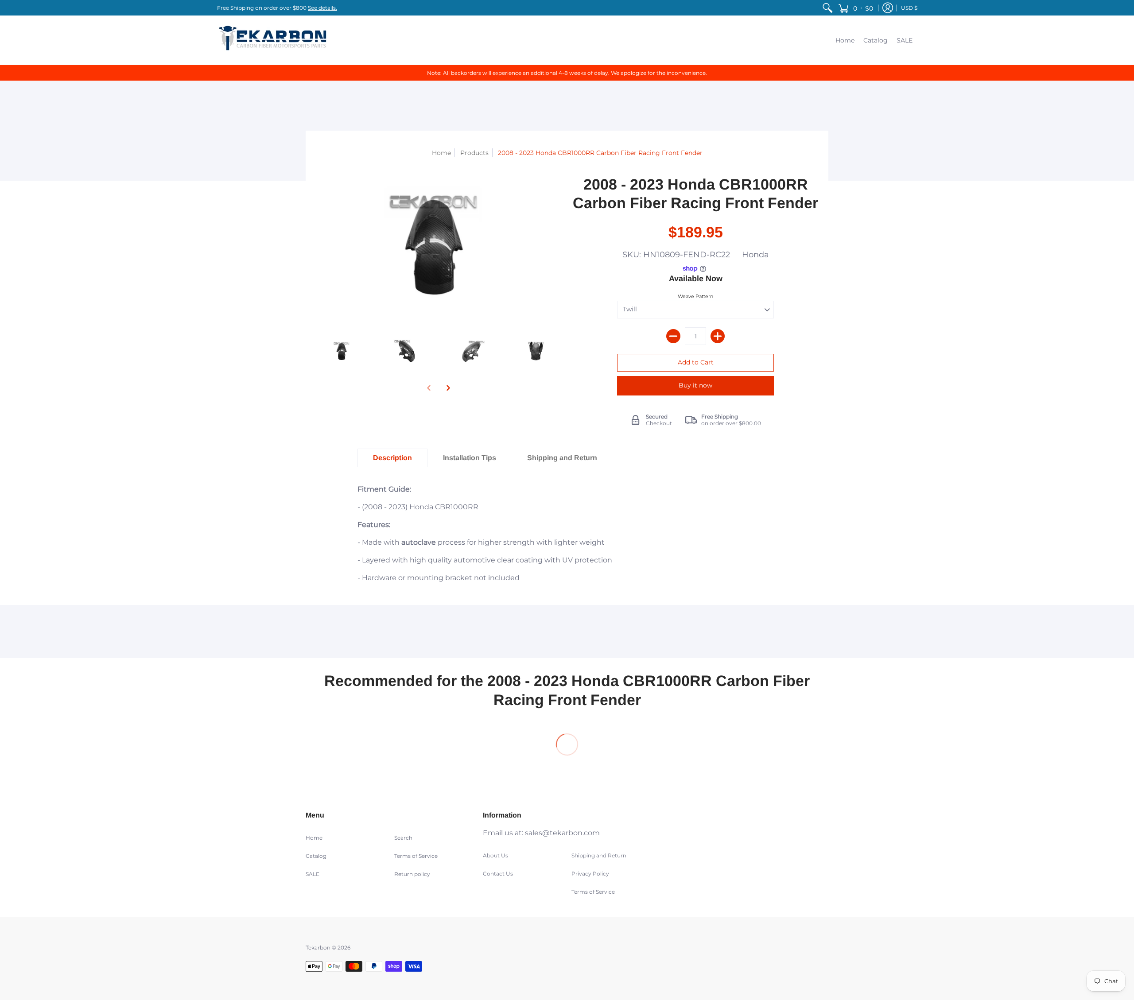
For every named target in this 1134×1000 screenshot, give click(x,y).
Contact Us (498, 873)
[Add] (718, 336)
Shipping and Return (598, 855)
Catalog (316, 856)
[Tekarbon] (272, 40)
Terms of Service (416, 856)
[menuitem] (827, 8)
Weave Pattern (695, 296)
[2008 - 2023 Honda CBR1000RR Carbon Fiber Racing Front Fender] (342, 351)
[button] (855, 8)
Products (474, 153)
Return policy (412, 874)
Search (403, 837)
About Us (495, 855)
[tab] (392, 458)
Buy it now (695, 385)
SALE (312, 874)
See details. (322, 7)
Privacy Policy (590, 873)
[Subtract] (673, 336)
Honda (755, 255)
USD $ (909, 7)
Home (441, 153)
